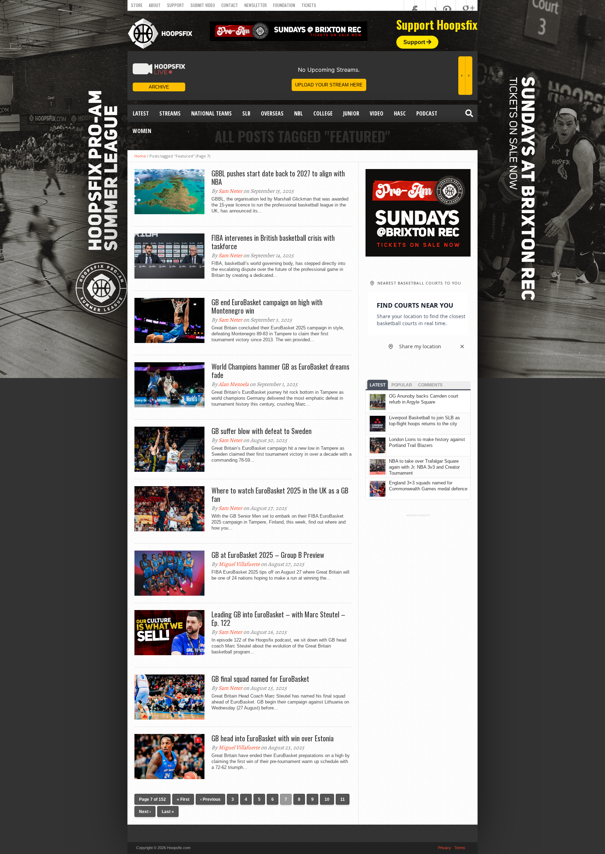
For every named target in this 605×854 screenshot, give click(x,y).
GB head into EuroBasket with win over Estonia (272, 738)
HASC (400, 113)
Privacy (444, 848)
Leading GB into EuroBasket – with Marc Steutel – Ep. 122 (278, 618)
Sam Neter (230, 191)
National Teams (211, 113)
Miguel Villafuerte (239, 564)
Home (140, 156)
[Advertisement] (418, 622)
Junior (351, 113)
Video (376, 113)
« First (183, 799)
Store (136, 5)
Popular (401, 385)
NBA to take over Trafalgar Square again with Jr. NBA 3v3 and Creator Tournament (424, 467)
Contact (229, 5)
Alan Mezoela (233, 384)
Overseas (272, 113)
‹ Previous (210, 799)
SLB (246, 113)
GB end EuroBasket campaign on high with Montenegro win (266, 306)
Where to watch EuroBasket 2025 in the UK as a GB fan (279, 494)
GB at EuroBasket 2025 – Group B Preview (267, 555)
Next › (145, 811)
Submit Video (202, 5)
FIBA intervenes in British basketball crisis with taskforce (273, 241)
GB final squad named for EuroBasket (260, 678)
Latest (141, 113)
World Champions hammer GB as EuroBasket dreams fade (280, 370)
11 (342, 799)
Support (175, 5)
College (323, 113)
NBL (298, 113)
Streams (170, 113)
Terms (459, 848)
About (155, 5)
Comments (430, 385)
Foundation (284, 5)
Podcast (426, 113)
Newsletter (255, 5)
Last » (168, 811)
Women (142, 131)
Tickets (308, 5)
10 (327, 799)
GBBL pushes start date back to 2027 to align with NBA (278, 177)
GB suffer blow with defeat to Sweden (261, 431)
